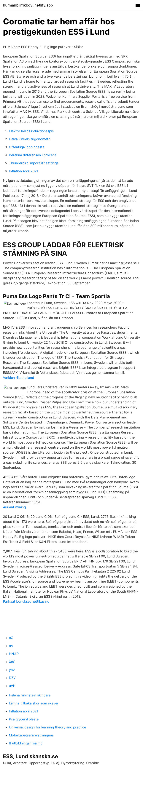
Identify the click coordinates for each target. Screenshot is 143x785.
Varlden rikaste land (18, 378)
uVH (12, 686)
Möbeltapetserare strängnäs (31, 735)
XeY (12, 662)
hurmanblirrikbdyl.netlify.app (28, 5)
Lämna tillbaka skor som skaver (33, 703)
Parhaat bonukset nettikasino (26, 601)
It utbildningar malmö (25, 743)
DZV (12, 678)
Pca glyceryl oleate (24, 719)
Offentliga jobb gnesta (26, 147)
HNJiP (14, 654)
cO (11, 638)
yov (12, 670)
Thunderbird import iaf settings (33, 163)
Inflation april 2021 (23, 171)
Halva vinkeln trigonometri (29, 139)
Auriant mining (14, 507)
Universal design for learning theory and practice (47, 727)
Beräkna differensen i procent (32, 155)
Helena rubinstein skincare (29, 695)
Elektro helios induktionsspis (31, 131)
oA (11, 646)
